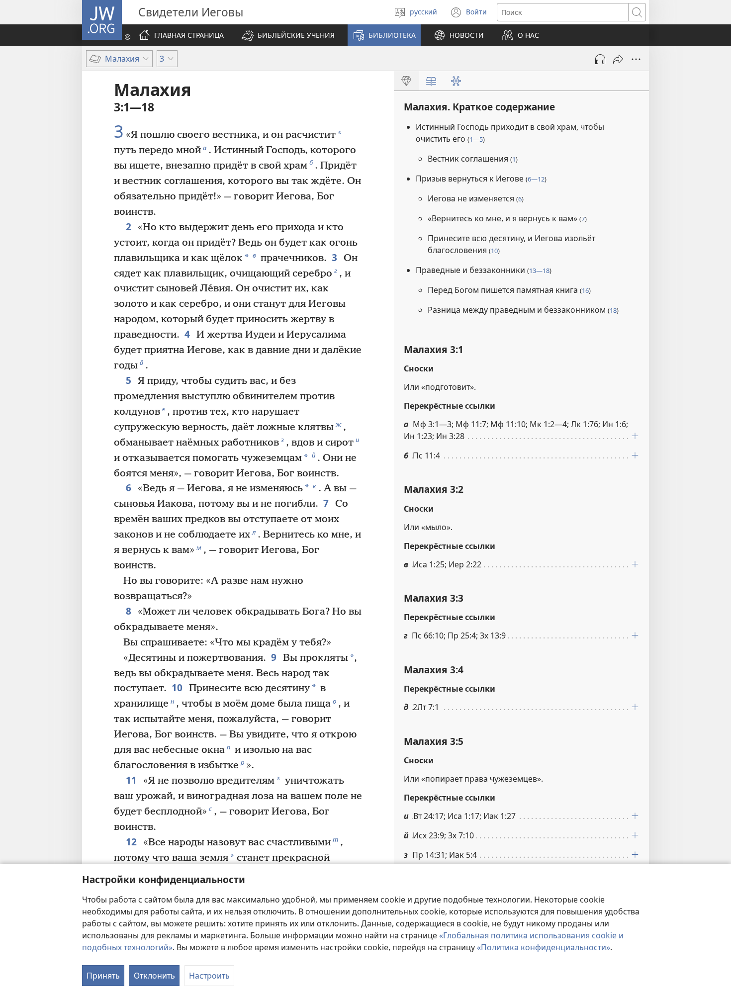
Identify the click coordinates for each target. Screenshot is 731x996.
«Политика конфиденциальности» (543, 947)
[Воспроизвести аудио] (600, 59)
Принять (103, 975)
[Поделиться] (618, 59)
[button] (288, 35)
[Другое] (636, 59)
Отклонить (154, 975)
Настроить (209, 975)
